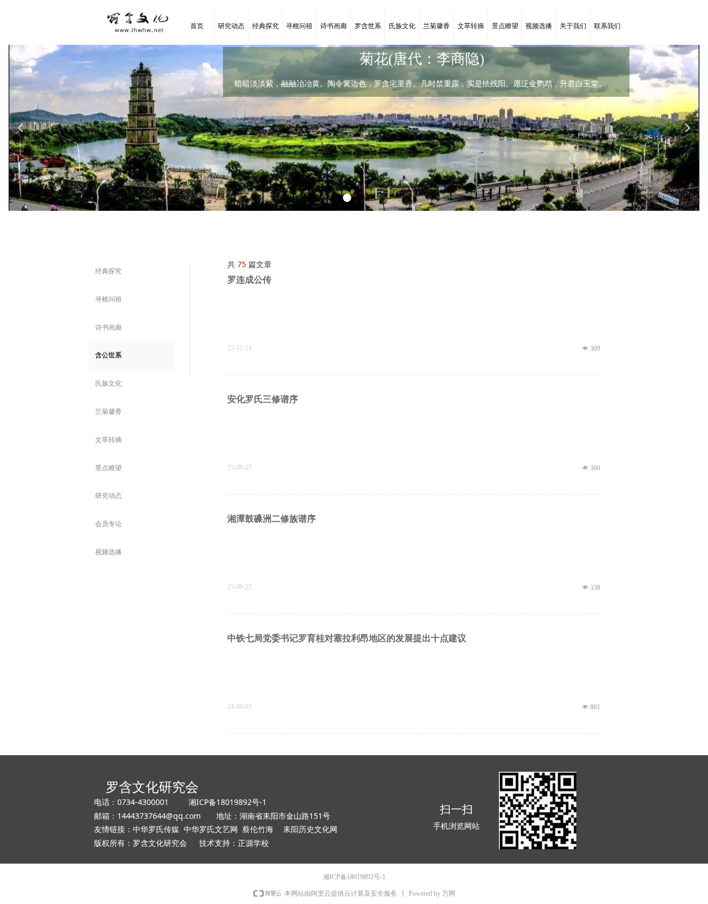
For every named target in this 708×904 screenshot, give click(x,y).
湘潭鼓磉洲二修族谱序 (271, 518)
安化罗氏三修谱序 (262, 399)
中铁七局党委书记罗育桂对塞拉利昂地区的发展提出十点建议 (346, 638)
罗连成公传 (249, 279)
